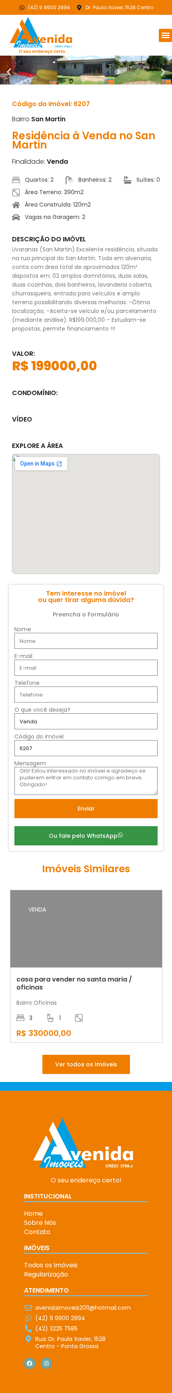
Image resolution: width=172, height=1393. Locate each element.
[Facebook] (29, 1363)
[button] (165, 35)
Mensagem (30, 763)
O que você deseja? (42, 710)
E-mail (23, 656)
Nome (22, 629)
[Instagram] (46, 1363)
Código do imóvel (39, 736)
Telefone (27, 683)
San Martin (48, 119)
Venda (57, 161)
